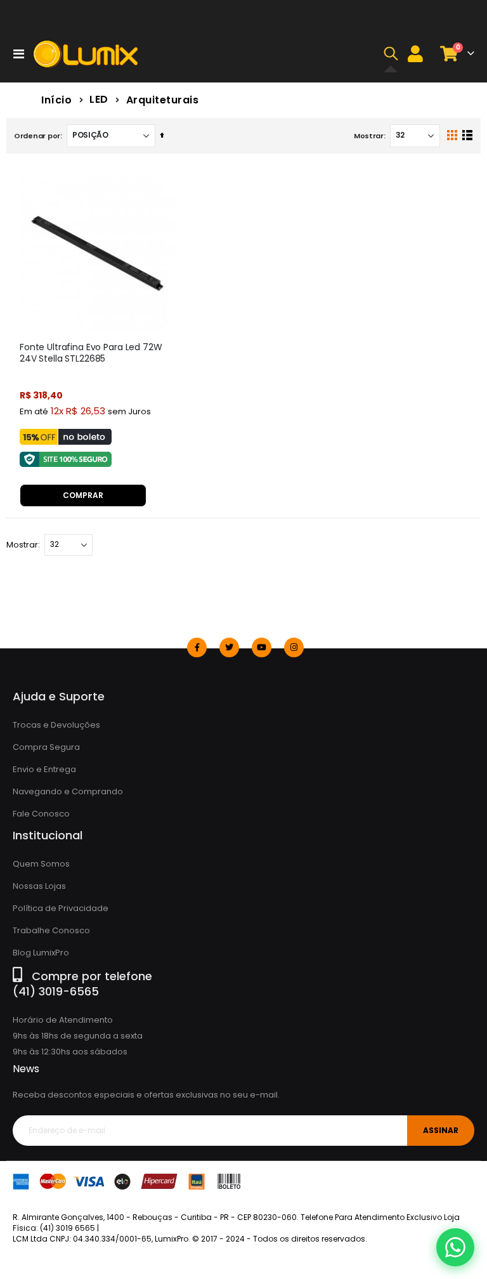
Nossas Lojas (39, 886)
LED (98, 100)
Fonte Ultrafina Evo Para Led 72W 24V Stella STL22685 (91, 353)
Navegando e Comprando (68, 791)
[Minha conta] (415, 53)
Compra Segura (46, 747)
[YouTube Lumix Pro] (261, 647)
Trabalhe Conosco (51, 930)
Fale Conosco (41, 814)
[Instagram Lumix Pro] (294, 647)
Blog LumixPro (41, 953)
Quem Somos (41, 864)
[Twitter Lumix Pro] (229, 647)
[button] (390, 54)
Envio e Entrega (44, 769)
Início (56, 100)
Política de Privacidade (60, 908)
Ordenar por (37, 136)
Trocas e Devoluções (56, 725)
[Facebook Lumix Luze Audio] (197, 647)
